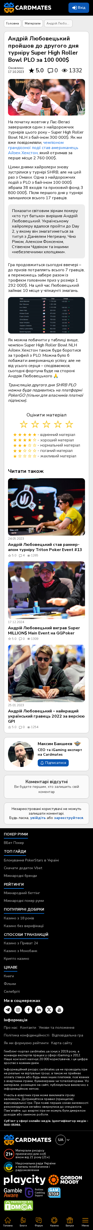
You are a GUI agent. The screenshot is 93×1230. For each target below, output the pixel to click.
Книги (9, 976)
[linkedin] (39, 1010)
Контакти (28, 1027)
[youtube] (59, 1010)
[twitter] (49, 1010)
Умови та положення (56, 1027)
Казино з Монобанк (20, 950)
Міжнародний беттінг (22, 893)
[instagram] (18, 1010)
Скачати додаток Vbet (23, 868)
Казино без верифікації (24, 925)
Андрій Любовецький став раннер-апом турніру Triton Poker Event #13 (45, 547)
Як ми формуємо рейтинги (26, 1043)
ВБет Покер (14, 842)
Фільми (10, 983)
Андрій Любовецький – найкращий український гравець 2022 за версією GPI (46, 716)
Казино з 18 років (19, 918)
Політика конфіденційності (26, 1035)
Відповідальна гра (67, 1035)
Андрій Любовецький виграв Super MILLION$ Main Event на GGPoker (44, 630)
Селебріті (12, 991)
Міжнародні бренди (20, 875)
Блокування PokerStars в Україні (31, 860)
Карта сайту (61, 1043)
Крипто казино (16, 958)
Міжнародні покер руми (24, 900)
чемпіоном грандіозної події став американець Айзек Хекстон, (43, 148)
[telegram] (8, 1010)
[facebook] (28, 1010)
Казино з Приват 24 (21, 943)
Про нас (11, 1027)
